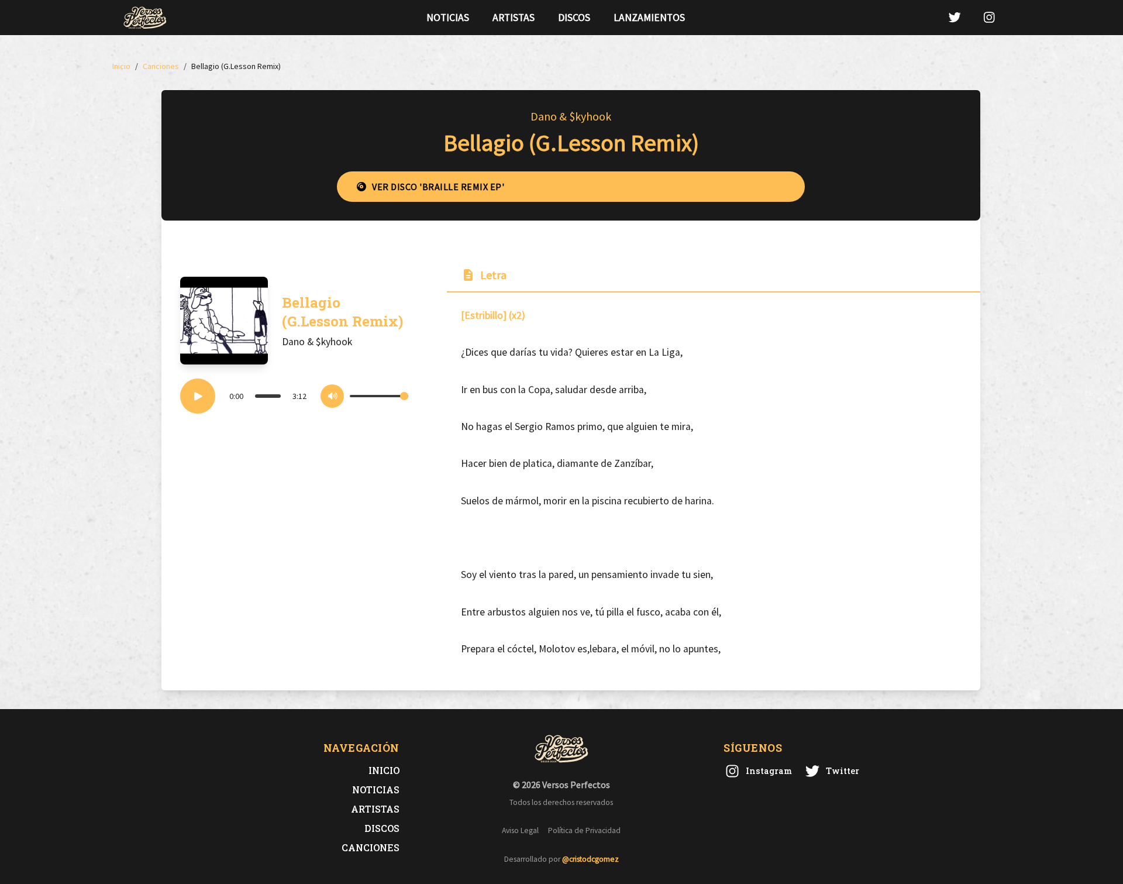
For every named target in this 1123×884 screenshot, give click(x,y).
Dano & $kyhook (571, 116)
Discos (574, 17)
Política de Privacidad (584, 830)
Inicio (383, 770)
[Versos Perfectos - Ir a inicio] (145, 17)
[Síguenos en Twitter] (954, 17)
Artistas (513, 17)
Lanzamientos (649, 17)
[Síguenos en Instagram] (989, 17)
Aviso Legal (520, 830)
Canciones (370, 847)
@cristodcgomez (590, 859)
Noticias (447, 17)
